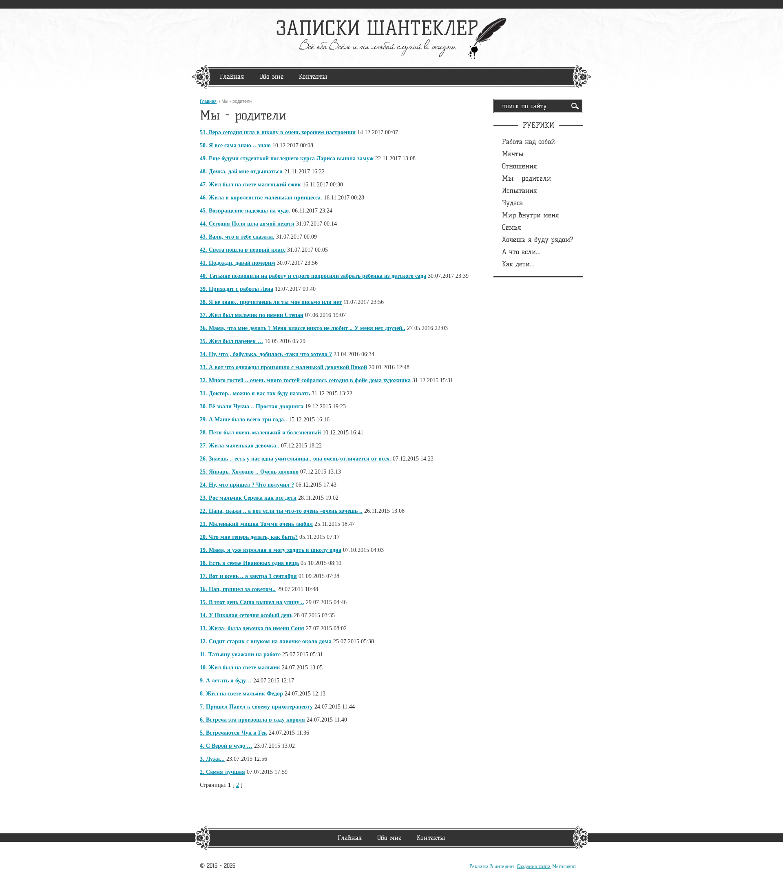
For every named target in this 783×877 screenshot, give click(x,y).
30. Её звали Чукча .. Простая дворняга (251, 406)
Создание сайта (534, 866)
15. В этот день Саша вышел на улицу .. (252, 602)
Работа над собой (528, 141)
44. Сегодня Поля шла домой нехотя (247, 224)
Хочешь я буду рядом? (537, 239)
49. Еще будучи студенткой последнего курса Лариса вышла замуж (287, 158)
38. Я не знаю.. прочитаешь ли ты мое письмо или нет (271, 302)
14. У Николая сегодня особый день (246, 615)
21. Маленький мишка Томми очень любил (256, 524)
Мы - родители (526, 178)
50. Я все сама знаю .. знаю (235, 145)
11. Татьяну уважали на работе (240, 654)
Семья (511, 227)
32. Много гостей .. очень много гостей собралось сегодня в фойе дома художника (305, 380)
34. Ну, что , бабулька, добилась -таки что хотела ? (266, 354)
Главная (232, 76)
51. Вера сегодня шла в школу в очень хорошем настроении (278, 132)
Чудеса (512, 203)
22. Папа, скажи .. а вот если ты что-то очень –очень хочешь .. (281, 511)
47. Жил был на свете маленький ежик (250, 185)
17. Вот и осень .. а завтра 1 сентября (248, 576)
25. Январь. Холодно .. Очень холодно (249, 472)
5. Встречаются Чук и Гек (233, 733)
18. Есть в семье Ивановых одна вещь (249, 563)
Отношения (519, 166)
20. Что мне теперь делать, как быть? (249, 537)
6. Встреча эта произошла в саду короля (252, 720)
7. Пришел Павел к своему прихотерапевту (256, 707)
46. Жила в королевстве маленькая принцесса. (261, 198)
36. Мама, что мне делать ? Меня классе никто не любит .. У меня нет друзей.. (302, 328)
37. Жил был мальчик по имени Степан (251, 315)
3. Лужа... (212, 759)
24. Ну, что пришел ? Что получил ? (247, 485)
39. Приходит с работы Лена (236, 289)
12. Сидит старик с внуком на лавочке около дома (266, 641)
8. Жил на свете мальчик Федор (241, 694)
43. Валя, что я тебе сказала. (237, 237)
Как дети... (518, 264)
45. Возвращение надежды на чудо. (245, 211)
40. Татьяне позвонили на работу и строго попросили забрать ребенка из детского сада (313, 276)
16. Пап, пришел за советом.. (238, 589)
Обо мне (271, 76)
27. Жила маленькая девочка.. (239, 446)
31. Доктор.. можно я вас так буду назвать (255, 393)
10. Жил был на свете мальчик (240, 667)
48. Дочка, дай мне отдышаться (241, 171)
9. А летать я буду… (226, 681)
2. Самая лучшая (222, 772)
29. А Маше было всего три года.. (243, 419)
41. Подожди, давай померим (237, 263)
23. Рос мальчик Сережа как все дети (248, 498)
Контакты (313, 76)
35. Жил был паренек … (231, 341)
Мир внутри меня (530, 215)
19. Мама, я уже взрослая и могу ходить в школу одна (270, 550)
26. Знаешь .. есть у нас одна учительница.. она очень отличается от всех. (295, 459)
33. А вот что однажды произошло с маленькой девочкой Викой (283, 367)
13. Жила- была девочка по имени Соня (252, 628)
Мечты (513, 154)
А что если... (521, 252)
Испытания (519, 190)
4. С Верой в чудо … (226, 746)
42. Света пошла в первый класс (242, 250)
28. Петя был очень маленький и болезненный (260, 433)
